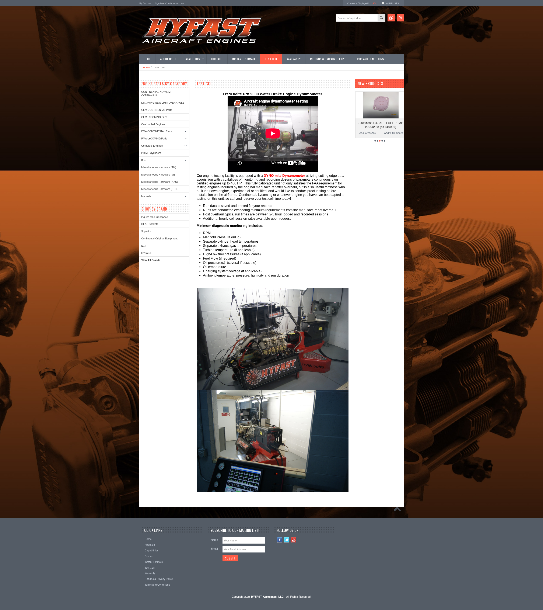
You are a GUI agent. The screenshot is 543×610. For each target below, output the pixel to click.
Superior (146, 231)
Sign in (158, 3)
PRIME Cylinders (151, 153)
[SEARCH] (381, 18)
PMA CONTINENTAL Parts (156, 131)
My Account (145, 3)
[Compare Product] (391, 17)
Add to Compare (384, 133)
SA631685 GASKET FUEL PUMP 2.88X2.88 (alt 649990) (371, 125)
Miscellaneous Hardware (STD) (159, 189)
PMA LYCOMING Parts (154, 138)
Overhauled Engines (153, 124)
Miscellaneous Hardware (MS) (158, 174)
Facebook (280, 540)
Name (214, 540)
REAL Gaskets (149, 224)
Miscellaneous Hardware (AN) (158, 167)
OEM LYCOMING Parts (154, 117)
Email (214, 549)
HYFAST (146, 252)
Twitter (287, 540)
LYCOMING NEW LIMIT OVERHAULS (162, 102)
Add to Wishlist (358, 133)
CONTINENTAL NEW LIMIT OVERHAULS (157, 93)
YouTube (294, 540)
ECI (143, 245)
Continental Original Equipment (159, 238)
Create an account (174, 3)
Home (146, 67)
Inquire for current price (154, 217)
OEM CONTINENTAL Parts (156, 109)
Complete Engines (152, 145)
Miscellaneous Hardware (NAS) (159, 181)
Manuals (146, 196)
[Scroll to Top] (398, 510)
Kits (143, 160)
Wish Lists (392, 3)
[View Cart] (400, 17)
